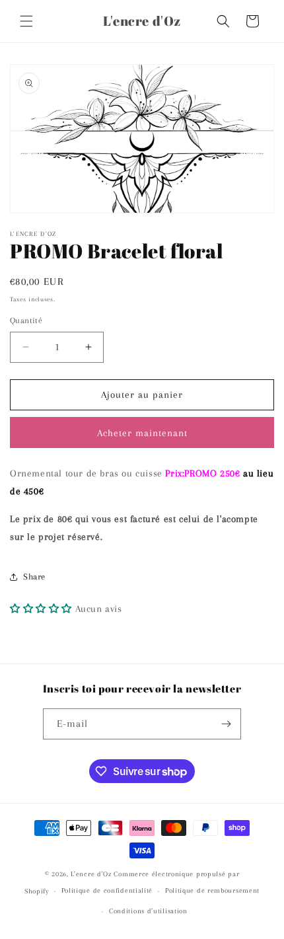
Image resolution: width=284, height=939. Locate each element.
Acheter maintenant (142, 433)
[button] (26, 21)
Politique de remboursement (212, 890)
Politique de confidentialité (107, 890)
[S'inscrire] (225, 723)
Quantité (26, 320)
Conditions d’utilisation (148, 911)
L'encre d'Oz (91, 874)
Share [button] (34, 577)
